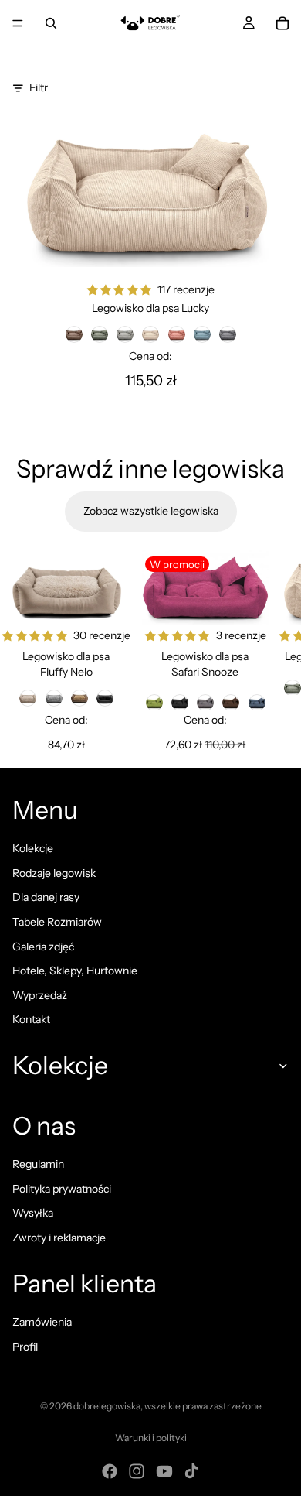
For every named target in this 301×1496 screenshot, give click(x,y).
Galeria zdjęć (43, 946)
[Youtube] (164, 1471)
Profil (25, 1347)
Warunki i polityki (151, 1437)
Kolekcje (32, 848)
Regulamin (38, 1164)
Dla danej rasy (45, 897)
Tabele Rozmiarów (57, 922)
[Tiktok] (191, 1471)
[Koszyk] (282, 23)
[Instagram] (136, 1471)
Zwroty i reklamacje (59, 1237)
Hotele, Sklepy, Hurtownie (74, 970)
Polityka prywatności (61, 1189)
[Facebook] (109, 1471)
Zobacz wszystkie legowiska (150, 511)
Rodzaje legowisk (54, 873)
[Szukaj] (51, 23)
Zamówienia (42, 1322)
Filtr (38, 87)
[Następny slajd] (272, 652)
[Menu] (18, 23)
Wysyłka (32, 1213)
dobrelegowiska (106, 1406)
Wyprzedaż (39, 995)
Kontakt (31, 1019)
